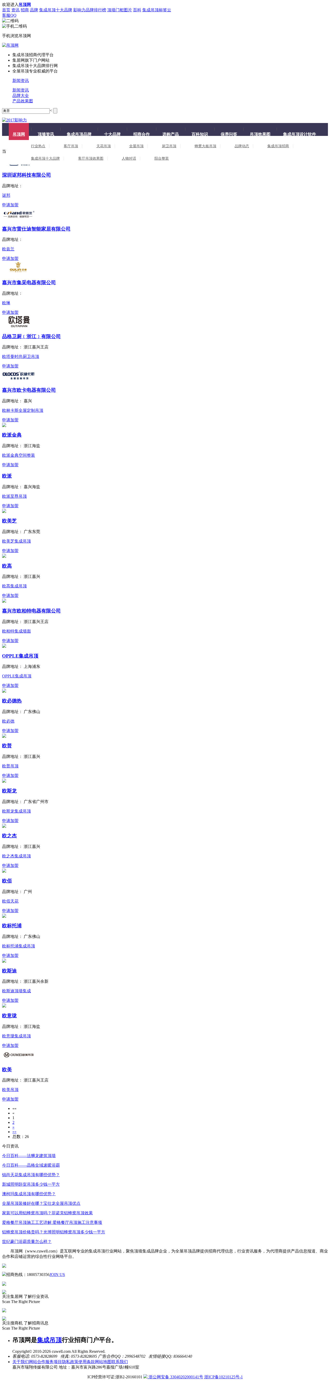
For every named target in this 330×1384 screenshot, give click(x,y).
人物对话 (129, 158)
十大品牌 (112, 134)
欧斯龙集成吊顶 (16, 811)
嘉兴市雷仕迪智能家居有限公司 (36, 229)
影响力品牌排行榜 (89, 10)
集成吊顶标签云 (156, 10)
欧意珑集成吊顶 (16, 1036)
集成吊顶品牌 (79, 134)
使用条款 (86, 1362)
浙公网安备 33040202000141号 (175, 1377)
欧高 (7, 566)
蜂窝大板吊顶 (205, 146)
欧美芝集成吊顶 (16, 541)
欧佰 (7, 880)
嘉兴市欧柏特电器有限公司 (31, 610)
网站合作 (37, 1362)
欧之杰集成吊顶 (16, 856)
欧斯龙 (9, 790)
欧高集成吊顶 (14, 586)
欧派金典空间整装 (18, 455)
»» (14, 1131)
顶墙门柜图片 (119, 10)
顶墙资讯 (46, 134)
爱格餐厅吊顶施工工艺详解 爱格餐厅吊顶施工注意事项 (52, 1222)
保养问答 (229, 134)
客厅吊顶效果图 (90, 158)
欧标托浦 (12, 925)
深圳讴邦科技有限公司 (26, 175)
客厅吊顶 (71, 146)
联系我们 (119, 1362)
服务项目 (53, 1362)
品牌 (34, 10)
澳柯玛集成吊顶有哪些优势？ (29, 1194)
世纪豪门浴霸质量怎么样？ (27, 1241)
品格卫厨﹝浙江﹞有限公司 (31, 336)
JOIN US (57, 1274)
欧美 (7, 1069)
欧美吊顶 (10, 1089)
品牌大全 (20, 95)
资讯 (15, 10)
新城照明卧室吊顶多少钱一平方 (31, 1184)
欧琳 (6, 303)
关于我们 (20, 1362)
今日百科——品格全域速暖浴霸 (31, 1165)
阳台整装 (161, 158)
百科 (137, 10)
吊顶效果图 (260, 134)
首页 (6, 10)
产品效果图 (22, 101)
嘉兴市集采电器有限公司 (29, 282)
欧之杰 (9, 835)
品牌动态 (242, 146)
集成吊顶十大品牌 (55, 10)
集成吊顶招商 (278, 146)
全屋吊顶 (136, 146)
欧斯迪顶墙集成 (16, 991)
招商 (25, 10)
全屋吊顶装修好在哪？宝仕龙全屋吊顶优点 (41, 1203)
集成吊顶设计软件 (299, 134)
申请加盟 (10, 205)
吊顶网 (19, 134)
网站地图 (103, 1362)
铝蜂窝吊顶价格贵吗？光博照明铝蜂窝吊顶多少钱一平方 (53, 1232)
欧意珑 (9, 1015)
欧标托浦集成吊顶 (18, 946)
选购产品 (170, 134)
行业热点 (38, 146)
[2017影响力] (14, 120)
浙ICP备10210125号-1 (223, 1377)
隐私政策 (70, 1362)
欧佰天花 (10, 901)
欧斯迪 (9, 970)
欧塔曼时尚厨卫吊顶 (20, 356)
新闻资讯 (20, 80)
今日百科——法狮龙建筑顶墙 (29, 1155)
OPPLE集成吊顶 (20, 656)
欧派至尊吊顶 (14, 496)
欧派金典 (12, 435)
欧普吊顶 (10, 766)
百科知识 (200, 134)
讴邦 (6, 195)
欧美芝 (9, 520)
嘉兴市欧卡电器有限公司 (29, 390)
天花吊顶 (103, 146)
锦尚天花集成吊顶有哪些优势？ (31, 1175)
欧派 (7, 476)
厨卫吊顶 (169, 146)
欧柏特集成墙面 (16, 631)
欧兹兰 (8, 249)
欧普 (7, 745)
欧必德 (8, 721)
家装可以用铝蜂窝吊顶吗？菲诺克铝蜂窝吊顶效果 (47, 1213)
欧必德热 (12, 700)
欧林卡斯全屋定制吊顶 (22, 410)
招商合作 (141, 134)
